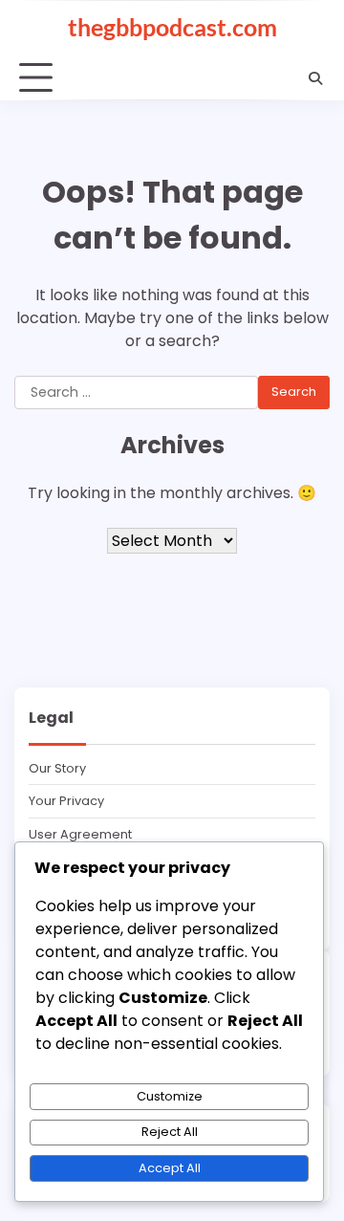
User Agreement (80, 834)
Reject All (169, 1131)
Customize (170, 1096)
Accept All (170, 1168)
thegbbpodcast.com (172, 26)
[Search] (315, 78)
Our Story (57, 768)
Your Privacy (66, 801)
